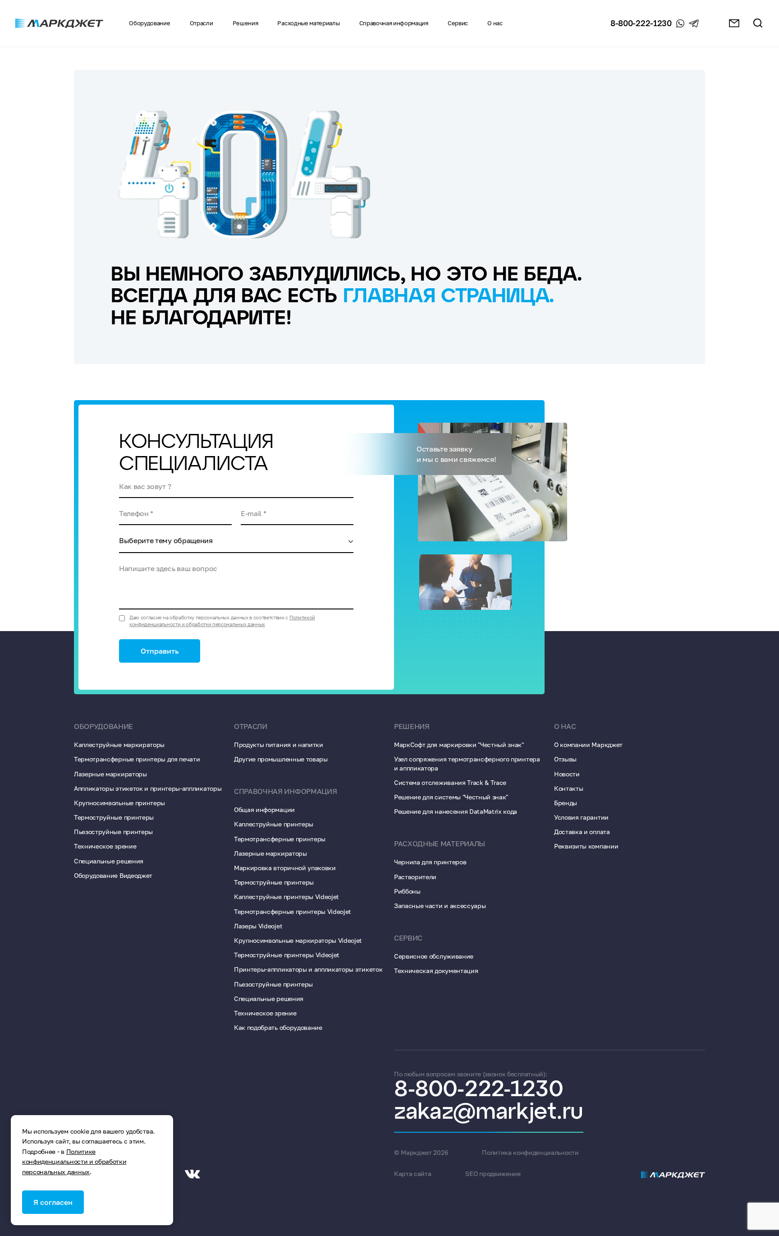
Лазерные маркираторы (110, 774)
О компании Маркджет (588, 744)
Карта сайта (412, 1173)
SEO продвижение (492, 1173)
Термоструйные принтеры (114, 817)
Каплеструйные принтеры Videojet (286, 896)
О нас (565, 726)
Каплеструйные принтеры (273, 824)
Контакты (568, 788)
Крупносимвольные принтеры (119, 803)
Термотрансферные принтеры (279, 839)
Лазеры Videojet (258, 926)
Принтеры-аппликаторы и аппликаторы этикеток (308, 969)
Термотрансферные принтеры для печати (137, 759)
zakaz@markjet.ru (488, 1112)
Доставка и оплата (582, 831)
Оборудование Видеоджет (113, 875)
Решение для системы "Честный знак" (451, 797)
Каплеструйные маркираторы (119, 744)
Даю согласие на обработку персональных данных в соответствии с (222, 620)
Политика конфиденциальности (530, 1152)
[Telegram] (694, 23)
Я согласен (53, 1202)
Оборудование (149, 23)
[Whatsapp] (680, 23)
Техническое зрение (105, 846)
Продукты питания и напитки (278, 744)
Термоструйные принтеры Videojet (286, 955)
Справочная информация (393, 23)
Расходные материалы (308, 23)
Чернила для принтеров (430, 862)
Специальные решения (108, 861)
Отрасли (201, 23)
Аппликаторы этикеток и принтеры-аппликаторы (147, 788)
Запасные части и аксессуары (440, 905)
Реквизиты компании (586, 846)
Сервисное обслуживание (433, 956)
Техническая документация (436, 970)
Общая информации (264, 809)
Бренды (565, 803)
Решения (245, 23)
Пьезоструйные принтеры (113, 831)
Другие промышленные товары (281, 759)
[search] (758, 23)
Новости (567, 774)
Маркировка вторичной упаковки (285, 868)
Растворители (415, 877)
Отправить (160, 650)
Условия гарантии (581, 817)
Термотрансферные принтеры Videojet (292, 911)
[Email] (734, 23)
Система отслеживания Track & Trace (450, 782)
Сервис (408, 937)
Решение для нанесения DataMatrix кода (455, 811)
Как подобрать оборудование (278, 1027)
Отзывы (565, 759)
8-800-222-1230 (641, 23)
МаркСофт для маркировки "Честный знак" (459, 744)
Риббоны (407, 891)
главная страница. (448, 297)
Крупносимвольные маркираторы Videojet (298, 940)
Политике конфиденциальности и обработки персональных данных (74, 1162)
